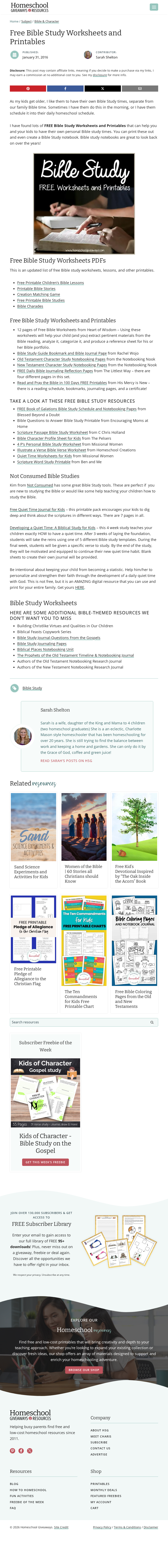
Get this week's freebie (45, 1162)
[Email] (140, 88)
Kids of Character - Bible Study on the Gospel (45, 1143)
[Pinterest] (28, 88)
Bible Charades (30, 306)
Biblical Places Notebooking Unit (45, 649)
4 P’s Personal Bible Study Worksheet (49, 444)
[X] (103, 88)
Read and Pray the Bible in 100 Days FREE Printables (62, 382)
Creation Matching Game (38, 294)
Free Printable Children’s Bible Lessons (50, 282)
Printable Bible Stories (36, 288)
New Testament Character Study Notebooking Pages (62, 364)
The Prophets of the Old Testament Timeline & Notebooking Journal (75, 655)
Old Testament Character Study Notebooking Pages (61, 359)
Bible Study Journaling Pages (42, 643)
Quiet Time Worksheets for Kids (44, 455)
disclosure (100, 75)
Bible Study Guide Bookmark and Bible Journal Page (62, 353)
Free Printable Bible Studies (41, 300)
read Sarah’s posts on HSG (66, 761)
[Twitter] (29, 1450)
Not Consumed (40, 485)
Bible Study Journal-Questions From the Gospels (58, 637)
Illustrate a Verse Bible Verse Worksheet (51, 449)
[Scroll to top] (154, 1530)
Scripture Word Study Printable (43, 461)
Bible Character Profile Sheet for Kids (49, 438)
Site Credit (61, 1527)
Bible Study (32, 688)
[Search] (152, 1022)
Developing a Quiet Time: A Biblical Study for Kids (52, 527)
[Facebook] (65, 88)
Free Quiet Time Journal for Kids (37, 509)
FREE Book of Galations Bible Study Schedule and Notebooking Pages (77, 408)
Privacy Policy (102, 1527)
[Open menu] (154, 7)
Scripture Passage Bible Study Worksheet (52, 432)
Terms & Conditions (127, 1527)
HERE (79, 587)
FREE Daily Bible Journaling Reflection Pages (55, 370)
